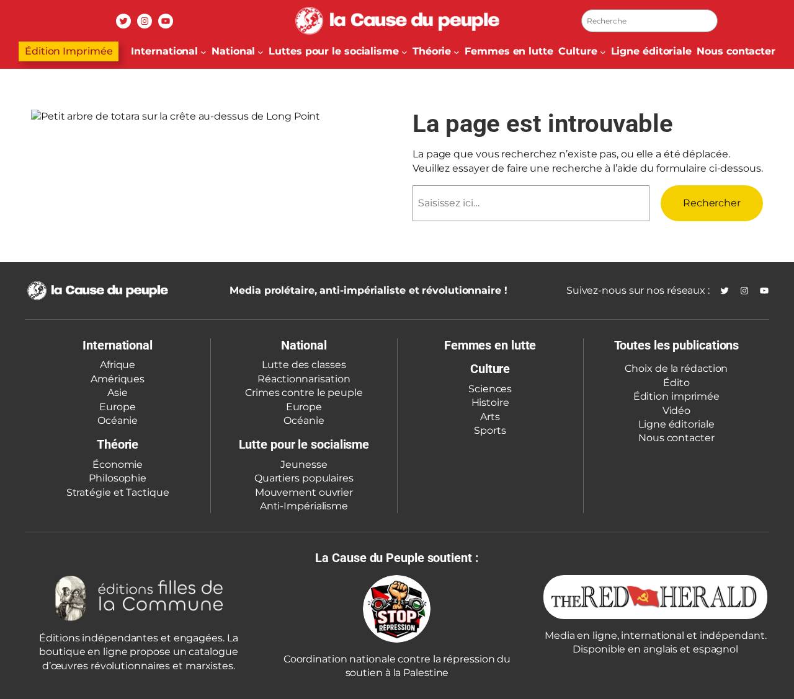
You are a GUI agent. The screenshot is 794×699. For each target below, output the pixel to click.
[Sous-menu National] (260, 51)
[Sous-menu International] (203, 51)
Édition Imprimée (68, 51)
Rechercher (712, 203)
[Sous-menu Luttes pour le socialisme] (404, 51)
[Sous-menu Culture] (603, 51)
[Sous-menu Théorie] (456, 51)
